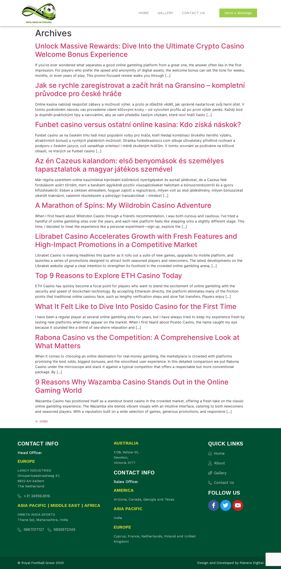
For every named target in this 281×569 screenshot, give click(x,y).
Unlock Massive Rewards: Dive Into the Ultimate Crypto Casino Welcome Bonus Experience (139, 50)
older (41, 421)
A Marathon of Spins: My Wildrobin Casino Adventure (123, 205)
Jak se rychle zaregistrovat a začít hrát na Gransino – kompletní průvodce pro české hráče (140, 89)
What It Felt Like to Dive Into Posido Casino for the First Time (135, 306)
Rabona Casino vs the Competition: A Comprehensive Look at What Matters (137, 341)
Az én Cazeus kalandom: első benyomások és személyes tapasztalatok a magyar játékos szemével (129, 164)
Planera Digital (251, 563)
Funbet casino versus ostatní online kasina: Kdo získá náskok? (138, 124)
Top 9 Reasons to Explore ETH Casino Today (108, 275)
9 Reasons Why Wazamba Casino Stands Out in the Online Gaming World (132, 386)
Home (144, 13)
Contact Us (193, 13)
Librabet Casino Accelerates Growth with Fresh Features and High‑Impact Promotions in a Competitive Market (136, 240)
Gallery (165, 13)
